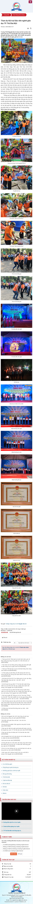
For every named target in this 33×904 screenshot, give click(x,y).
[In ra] (28, 28)
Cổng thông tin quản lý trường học (11, 767)
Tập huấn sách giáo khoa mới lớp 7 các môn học (14, 720)
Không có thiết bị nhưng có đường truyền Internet (16, 846)
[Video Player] (16, 811)
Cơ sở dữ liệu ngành (7, 764)
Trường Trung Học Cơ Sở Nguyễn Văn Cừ (16, 623)
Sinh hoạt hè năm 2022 (7, 740)
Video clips (5, 790)
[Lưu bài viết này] (31, 28)
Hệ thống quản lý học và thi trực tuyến (11, 770)
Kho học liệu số (6, 783)
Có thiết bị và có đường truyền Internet (13, 850)
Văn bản (5, 786)
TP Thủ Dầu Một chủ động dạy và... (12, 830)
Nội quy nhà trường (7, 773)
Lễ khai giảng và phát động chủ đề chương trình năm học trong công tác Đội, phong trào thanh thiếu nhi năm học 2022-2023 (16, 674)
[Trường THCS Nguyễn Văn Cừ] (16, 6)
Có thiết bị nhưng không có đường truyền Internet (16, 844)
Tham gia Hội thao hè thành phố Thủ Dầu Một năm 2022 (15, 732)
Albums (4, 793)
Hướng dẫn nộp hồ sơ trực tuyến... (12, 822)
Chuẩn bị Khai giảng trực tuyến (11, 826)
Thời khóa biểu (6, 777)
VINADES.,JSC (23, 901)
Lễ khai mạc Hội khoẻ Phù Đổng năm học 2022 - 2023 (15, 708)
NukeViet (12, 901)
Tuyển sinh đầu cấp (7, 780)
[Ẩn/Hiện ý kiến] (14, 643)
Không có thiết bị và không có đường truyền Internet (16, 848)
